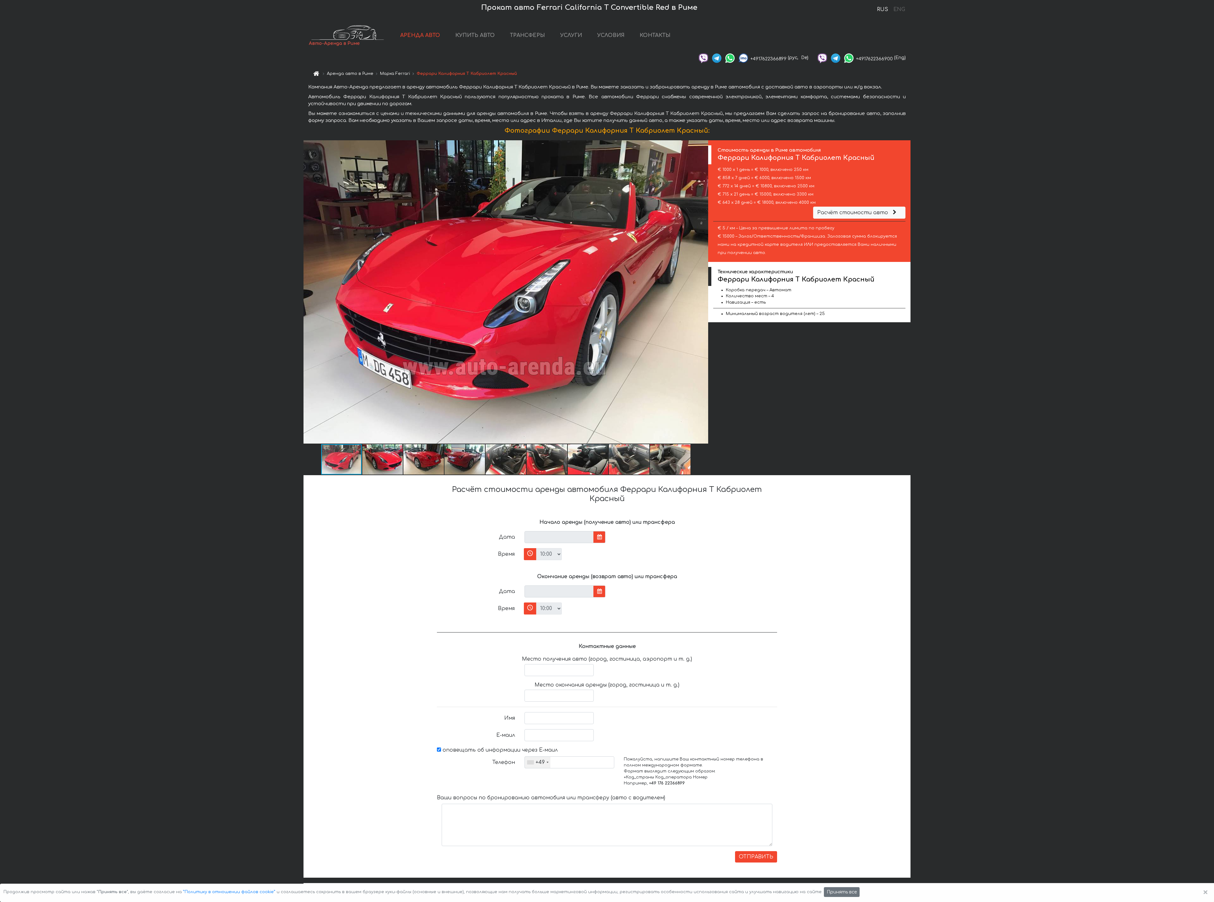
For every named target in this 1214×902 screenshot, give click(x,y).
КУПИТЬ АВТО (475, 35)
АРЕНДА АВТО (420, 35)
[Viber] (703, 57)
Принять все (842, 892)
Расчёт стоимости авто (853, 212)
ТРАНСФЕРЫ (527, 35)
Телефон (503, 762)
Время (506, 554)
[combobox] (537, 762)
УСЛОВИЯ (610, 35)
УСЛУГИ (571, 35)
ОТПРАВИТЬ (756, 857)
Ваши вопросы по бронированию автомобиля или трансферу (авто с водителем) (551, 798)
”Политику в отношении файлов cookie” (229, 892)
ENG (899, 9)
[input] (559, 537)
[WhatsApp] (730, 57)
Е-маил (505, 735)
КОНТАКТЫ (655, 35)
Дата (507, 537)
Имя (509, 718)
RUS (882, 9)
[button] (702, 292)
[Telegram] (717, 57)
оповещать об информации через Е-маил (499, 750)
